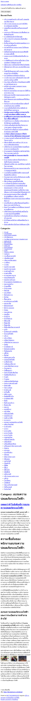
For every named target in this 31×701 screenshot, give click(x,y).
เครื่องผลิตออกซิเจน (10, 444)
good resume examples (10, 235)
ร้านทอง (6, 379)
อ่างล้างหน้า (7, 426)
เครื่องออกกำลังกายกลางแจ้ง (13, 446)
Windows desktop (9, 252)
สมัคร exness (8, 394)
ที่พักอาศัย (7, 320)
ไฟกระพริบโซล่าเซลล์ (10, 485)
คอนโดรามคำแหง (9, 279)
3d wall (6, 232)
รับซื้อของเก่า (8, 370)
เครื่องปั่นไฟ (7, 441)
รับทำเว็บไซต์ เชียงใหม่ (11, 372)
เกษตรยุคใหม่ (8, 437)
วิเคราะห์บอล (8, 387)
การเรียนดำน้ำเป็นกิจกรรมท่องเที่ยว (14, 183)
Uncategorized (8, 249)
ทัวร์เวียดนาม (8, 318)
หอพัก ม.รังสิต (8, 418)
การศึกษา (7, 262)
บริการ (6, 336)
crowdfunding (8, 233)
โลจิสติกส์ (7, 482)
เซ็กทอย (6, 454)
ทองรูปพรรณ (8, 312)
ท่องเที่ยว (7, 314)
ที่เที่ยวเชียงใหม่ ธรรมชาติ (12, 327)
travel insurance (8, 247)
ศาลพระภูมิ (7, 390)
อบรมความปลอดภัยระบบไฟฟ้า (13, 422)
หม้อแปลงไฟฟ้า (9, 413)
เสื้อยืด (6, 465)
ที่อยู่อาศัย (7, 323)
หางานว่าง (7, 420)
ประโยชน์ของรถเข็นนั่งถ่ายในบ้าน (14, 75)
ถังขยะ (6, 310)
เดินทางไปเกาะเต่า (9, 456)
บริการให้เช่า (8, 338)
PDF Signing (7, 242)
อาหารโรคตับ (8, 433)
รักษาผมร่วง (7, 368)
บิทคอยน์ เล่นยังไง (9, 349)
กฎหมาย (6, 254)
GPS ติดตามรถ (8, 237)
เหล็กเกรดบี (7, 474)
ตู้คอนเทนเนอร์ (8, 305)
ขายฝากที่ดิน (8, 273)
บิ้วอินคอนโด (8, 351)
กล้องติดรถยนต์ (8, 258)
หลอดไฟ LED (8, 415)
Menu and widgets (5, 11)
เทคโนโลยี (7, 461)
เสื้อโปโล (7, 469)
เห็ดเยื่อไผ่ (7, 472)
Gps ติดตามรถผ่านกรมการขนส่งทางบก (16, 239)
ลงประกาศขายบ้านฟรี (10, 383)
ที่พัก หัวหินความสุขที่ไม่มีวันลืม (13, 181)
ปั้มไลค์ (6, 355)
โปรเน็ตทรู (7, 480)
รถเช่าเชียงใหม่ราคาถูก (11, 366)
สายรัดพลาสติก (8, 398)
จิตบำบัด (6, 290)
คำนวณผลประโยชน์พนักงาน (13, 282)
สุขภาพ (6, 407)
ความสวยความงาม (10, 275)
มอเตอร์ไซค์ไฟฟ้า (9, 359)
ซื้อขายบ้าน (7, 299)
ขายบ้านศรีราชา (9, 271)
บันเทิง (6, 344)
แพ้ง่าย (6, 478)
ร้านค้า (6, 377)
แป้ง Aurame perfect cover (11, 476)
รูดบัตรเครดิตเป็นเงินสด (11, 381)
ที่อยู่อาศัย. (7, 325)
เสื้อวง (6, 467)
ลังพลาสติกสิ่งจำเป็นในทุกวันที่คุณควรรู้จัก (16, 224)
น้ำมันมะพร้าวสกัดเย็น (10, 331)
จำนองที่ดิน (7, 286)
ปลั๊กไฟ (6, 353)
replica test (7, 245)
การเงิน (6, 264)
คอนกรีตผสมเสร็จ (9, 277)
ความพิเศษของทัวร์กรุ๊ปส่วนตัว (13, 36)
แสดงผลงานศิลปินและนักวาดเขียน (11, 4)
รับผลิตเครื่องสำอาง (10, 374)
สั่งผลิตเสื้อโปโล (9, 396)
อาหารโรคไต (8, 435)
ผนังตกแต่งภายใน (9, 357)
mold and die (7, 241)
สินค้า (6, 400)
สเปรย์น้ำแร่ (7, 409)
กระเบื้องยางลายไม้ (10, 256)
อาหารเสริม (7, 431)
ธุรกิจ (5, 329)
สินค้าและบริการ (9, 403)
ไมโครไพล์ (7, 489)
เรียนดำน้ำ (7, 463)
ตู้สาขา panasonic (9, 308)
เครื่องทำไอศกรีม (9, 439)
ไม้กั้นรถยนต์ (8, 487)
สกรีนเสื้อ (7, 392)
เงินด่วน (6, 448)
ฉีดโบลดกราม (8, 295)
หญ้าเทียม (7, 411)
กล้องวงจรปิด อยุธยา (10, 260)
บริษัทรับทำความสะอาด (11, 342)
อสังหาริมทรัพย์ (8, 424)
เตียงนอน (7, 459)
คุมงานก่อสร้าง (8, 284)
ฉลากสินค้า (7, 292)
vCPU (6, 250)
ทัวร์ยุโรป (7, 316)
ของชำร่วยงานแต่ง (10, 269)
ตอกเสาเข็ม (7, 303)
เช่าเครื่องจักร (8, 452)
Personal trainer (8, 244)
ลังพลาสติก (7, 385)
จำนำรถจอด (8, 288)
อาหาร (6, 428)
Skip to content (5, 1)
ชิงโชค (6, 297)
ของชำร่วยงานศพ (9, 267)
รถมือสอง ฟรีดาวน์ (9, 364)
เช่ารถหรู (7, 450)
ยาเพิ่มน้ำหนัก (8, 362)
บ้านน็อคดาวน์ (8, 346)
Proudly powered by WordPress (9, 699)
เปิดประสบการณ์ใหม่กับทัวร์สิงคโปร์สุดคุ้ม (16, 64)
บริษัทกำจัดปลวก (9, 340)
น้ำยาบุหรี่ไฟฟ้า (8, 333)
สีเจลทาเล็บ (7, 405)
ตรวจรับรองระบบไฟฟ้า (11, 301)
